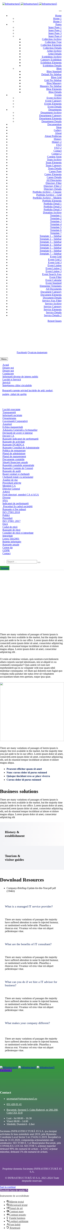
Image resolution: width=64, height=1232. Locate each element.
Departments (55, 109)
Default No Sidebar (51, 74)
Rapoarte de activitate (13, 441)
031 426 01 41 (14, 1104)
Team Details (55, 168)
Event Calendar (53, 280)
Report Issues (55, 321)
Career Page (55, 171)
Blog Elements (54, 89)
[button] (32, 906)
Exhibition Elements (51, 62)
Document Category (51, 291)
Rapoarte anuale (10, 544)
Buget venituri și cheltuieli (16, 474)
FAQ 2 (58, 147)
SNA (5, 500)
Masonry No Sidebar (51, 86)
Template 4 (56, 224)
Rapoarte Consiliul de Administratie (20, 447)
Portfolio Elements (52, 200)
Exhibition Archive (52, 56)
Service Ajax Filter (52, 300)
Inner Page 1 (55, 27)
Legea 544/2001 (10, 538)
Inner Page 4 (55, 36)
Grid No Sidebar (53, 80)
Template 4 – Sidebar (51, 244)
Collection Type (53, 42)
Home (58, 15)
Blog (59, 68)
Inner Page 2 (55, 30)
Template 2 (56, 218)
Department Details (52, 121)
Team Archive (54, 159)
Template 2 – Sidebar (51, 239)
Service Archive (53, 303)
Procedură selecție (11, 482)
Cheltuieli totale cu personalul (17, 477)
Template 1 (56, 215)
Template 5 (56, 227)
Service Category (53, 306)
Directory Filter (54, 183)
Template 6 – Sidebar (51, 250)
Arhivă (6, 491)
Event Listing (55, 265)
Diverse (6, 497)
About (58, 133)
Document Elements (51, 294)
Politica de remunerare (14, 450)
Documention (54, 124)
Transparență (9, 412)
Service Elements (53, 309)
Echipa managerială (12, 427)
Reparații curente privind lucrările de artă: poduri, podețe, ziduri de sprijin (27, 392)
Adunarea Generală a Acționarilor (19, 430)
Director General (11, 488)
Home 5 (57, 21)
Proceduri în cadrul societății (17, 506)
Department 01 (32, 594)
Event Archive (54, 97)
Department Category (50, 115)
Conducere (8, 373)
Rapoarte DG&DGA (13, 444)
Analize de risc (10, 480)
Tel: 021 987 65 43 (22, 346)
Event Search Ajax (52, 274)
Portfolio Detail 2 (53, 206)
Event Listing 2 (54, 268)
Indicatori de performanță (15, 503)
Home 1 (57, 18)
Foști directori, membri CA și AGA (20, 494)
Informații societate (12, 415)
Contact (57, 150)
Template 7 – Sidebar (51, 253)
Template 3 (56, 221)
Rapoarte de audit (11, 471)
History (58, 139)
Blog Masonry (54, 83)
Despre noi (8, 367)
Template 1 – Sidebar (51, 236)
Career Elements (53, 174)
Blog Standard (54, 71)
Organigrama (9, 418)
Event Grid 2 (55, 259)
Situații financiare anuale (15, 462)
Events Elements (53, 103)
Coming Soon (54, 156)
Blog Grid (56, 77)
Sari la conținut (8, 1187)
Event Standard (54, 283)
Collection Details (52, 48)
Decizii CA (8, 435)
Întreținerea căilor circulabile (17, 385)
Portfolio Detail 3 (53, 209)
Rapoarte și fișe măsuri (14, 509)
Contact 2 (57, 153)
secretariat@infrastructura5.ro (24, 329)
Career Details (54, 177)
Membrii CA (9, 485)
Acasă (5, 364)
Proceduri (7, 518)
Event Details (55, 106)
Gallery (58, 130)
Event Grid (56, 256)
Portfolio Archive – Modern (47, 197)
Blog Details (55, 92)
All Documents (54, 289)
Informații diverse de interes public (20, 376)
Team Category (54, 165)
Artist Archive (54, 50)
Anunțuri (7, 424)
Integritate (7, 535)
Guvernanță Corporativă (15, 421)
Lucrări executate (11, 409)
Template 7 (56, 233)
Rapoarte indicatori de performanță (20, 438)
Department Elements (50, 118)
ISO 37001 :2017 (11, 521)
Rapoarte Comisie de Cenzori (17, 468)
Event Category (53, 100)
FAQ (59, 145)
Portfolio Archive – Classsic (47, 192)
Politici (6, 515)
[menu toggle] (60, 10)
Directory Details (53, 189)
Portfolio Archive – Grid (49, 194)
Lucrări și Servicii (11, 379)
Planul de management (14, 456)
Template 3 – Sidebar (51, 241)
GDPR (6, 550)
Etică (5, 524)
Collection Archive (52, 39)
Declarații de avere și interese (17, 433)
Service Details (54, 312)
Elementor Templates (51, 286)
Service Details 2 (53, 315)
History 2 (57, 142)
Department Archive (51, 112)
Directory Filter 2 (53, 186)
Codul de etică (9, 527)
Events (58, 95)
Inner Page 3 (55, 33)
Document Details (52, 297)
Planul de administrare (13, 453)
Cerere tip (7, 547)
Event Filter (55, 277)
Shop (59, 127)
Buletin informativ (11, 541)
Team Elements (54, 162)
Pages (58, 24)
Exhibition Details (52, 65)
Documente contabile (13, 459)
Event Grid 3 (55, 262)
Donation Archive (52, 212)
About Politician (53, 136)
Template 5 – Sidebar (51, 247)
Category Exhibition (51, 59)
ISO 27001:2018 (11, 512)
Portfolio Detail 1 (53, 203)
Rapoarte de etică (11, 529)
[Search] (39, 562)
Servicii (6, 382)
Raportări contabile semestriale (18, 465)
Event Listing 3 (54, 271)
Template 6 (56, 230)
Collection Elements (51, 45)
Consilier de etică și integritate (17, 532)
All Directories (54, 180)
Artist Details (55, 53)
